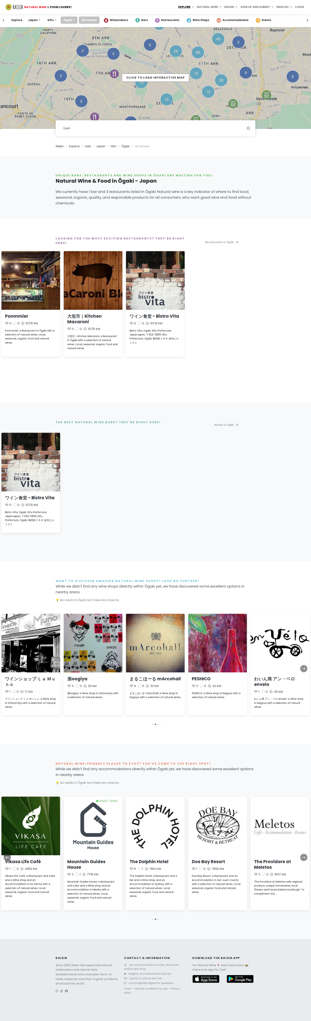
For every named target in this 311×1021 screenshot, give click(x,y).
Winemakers (119, 20)
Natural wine (207, 7)
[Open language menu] (291, 7)
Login (299, 7)
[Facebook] (66, 991)
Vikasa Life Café (23, 862)
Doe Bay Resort (208, 862)
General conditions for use (151, 988)
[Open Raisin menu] (236, 7)
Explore (184, 7)
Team (128, 988)
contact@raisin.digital (142, 983)
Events (266, 20)
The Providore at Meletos (272, 864)
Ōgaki (68, 20)
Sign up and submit (255, 7)
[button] (152, 724)
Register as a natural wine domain (150, 974)
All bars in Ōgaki (224, 425)
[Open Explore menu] (193, 7)
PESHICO (201, 679)
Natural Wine (207, 965)
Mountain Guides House (86, 864)
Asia (88, 146)
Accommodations (235, 20)
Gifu (50, 20)
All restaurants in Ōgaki (219, 242)
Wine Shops (201, 20)
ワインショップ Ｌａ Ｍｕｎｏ (30, 681)
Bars (144, 20)
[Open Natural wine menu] (220, 7)
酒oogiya (77, 679)
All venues (89, 20)
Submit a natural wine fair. (145, 978)
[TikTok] (61, 991)
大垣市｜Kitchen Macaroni (84, 319)
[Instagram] (57, 991)
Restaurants (170, 20)
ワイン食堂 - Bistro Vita (154, 316)
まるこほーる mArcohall (155, 679)
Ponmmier (16, 316)
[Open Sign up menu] (272, 7)
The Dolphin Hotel (149, 862)
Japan (33, 20)
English (282, 7)
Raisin (60, 146)
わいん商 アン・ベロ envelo (274, 681)
